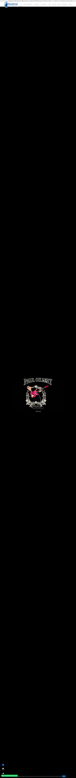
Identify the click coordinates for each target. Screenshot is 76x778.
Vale (64, 776)
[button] (9, 776)
